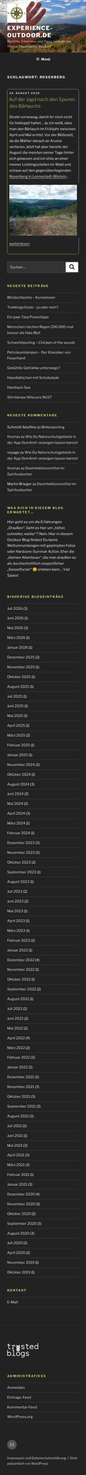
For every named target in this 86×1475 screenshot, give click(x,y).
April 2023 (16, 921)
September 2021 (21, 1106)
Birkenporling (53, 427)
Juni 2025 (15, 706)
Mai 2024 (15, 803)
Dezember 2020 (21, 1194)
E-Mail (12, 1302)
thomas (13, 437)
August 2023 (18, 882)
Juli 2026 (14, 608)
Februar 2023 (18, 940)
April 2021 (15, 1155)
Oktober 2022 (19, 979)
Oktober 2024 (19, 774)
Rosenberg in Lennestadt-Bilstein (37, 176)
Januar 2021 (17, 1184)
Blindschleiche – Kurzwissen (31, 297)
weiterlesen (19, 244)
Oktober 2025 (19, 677)
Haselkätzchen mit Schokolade (33, 378)
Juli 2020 (14, 1243)
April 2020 (16, 1253)
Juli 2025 (14, 696)
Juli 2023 (14, 891)
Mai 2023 (15, 911)
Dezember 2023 (21, 843)
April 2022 (16, 1038)
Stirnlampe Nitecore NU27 (29, 397)
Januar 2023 (17, 950)
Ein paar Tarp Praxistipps (28, 317)
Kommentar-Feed (22, 1407)
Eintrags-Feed (19, 1397)
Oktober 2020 (19, 1214)
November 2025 (21, 667)
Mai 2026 (15, 628)
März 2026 (16, 638)
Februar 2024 (18, 833)
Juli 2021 (14, 1126)
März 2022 (16, 1048)
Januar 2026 (17, 647)
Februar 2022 (18, 1057)
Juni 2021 (15, 1136)
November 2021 (20, 1087)
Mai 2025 (15, 716)
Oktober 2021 (18, 1096)
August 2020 (18, 1233)
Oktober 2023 (19, 862)
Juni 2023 (15, 901)
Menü (45, 59)
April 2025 (16, 725)
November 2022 (21, 969)
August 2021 (18, 1116)
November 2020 (21, 1204)
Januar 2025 (17, 755)
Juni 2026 (15, 618)
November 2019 (20, 1262)
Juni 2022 (15, 1018)
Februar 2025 (18, 745)
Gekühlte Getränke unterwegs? (33, 368)
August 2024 (18, 784)
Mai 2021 (14, 1145)
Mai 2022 (15, 1028)
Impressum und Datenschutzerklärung (36, 1458)
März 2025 (16, 735)
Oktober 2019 (18, 1272)
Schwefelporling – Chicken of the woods (41, 342)
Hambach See (19, 387)
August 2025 (18, 686)
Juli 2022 (14, 1009)
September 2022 (21, 989)
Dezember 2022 (20, 960)
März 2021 (16, 1165)
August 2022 (18, 999)
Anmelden (16, 1387)
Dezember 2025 (21, 657)
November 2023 (21, 852)
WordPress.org (20, 1417)
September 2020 (21, 1223)
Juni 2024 (15, 794)
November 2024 (21, 765)
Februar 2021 (18, 1175)
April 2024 (16, 813)
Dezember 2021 (20, 1077)
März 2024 (16, 823)
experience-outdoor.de (30, 32)
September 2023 (21, 872)
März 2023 (16, 931)
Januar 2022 (17, 1067)
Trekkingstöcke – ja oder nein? (32, 307)
